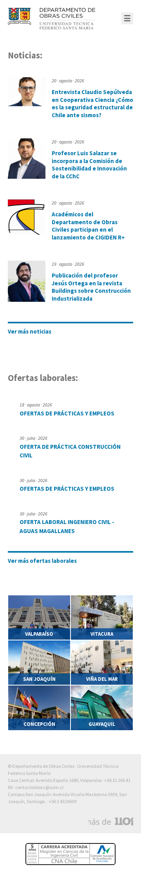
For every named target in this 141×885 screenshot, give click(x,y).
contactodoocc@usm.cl (39, 787)
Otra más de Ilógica (110, 821)
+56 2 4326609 (62, 801)
